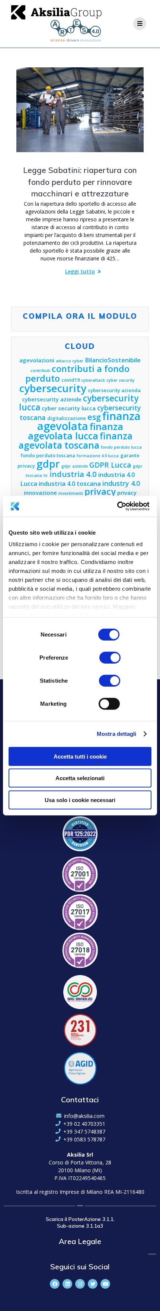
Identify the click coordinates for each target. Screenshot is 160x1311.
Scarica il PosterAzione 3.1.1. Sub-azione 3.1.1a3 (80, 1222)
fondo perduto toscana (48, 455)
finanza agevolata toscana (75, 440)
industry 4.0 (121, 483)
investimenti (70, 493)
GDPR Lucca (110, 465)
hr (46, 475)
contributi (40, 370)
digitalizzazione (66, 418)
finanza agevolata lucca (75, 431)
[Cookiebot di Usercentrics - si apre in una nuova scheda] (116, 506)
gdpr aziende (74, 466)
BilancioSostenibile (113, 360)
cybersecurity (52, 388)
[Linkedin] (67, 1284)
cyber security (120, 380)
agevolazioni (36, 360)
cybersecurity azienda (114, 390)
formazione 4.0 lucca (98, 455)
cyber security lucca (69, 408)
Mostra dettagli (117, 734)
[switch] (110, 657)
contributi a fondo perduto (77, 373)
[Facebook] (55, 1284)
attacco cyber (69, 360)
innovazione (40, 492)
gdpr (48, 464)
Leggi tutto (80, 271)
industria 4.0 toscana (70, 483)
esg (94, 416)
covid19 (70, 379)
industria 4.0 (73, 474)
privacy (100, 491)
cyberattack (93, 380)
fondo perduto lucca (121, 447)
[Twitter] (92, 1284)
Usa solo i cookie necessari (80, 799)
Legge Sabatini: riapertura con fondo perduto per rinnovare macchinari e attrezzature (80, 181)
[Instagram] (80, 1284)
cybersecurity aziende (51, 399)
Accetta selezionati (80, 778)
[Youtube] (105, 1284)
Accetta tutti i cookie (80, 756)
